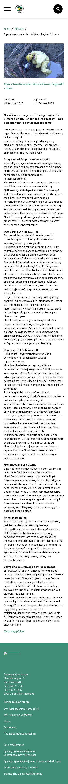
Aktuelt (19, 28)
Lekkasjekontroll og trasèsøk (21, 767)
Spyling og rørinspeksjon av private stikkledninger (32, 761)
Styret (7, 721)
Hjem (7, 28)
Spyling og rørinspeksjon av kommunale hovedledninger (20, 753)
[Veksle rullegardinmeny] (58, 8)
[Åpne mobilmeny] (7, 10)
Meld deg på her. (14, 631)
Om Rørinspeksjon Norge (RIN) (21, 708)
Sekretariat (10, 727)
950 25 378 (16, 686)
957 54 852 (16, 689)
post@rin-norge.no (23, 693)
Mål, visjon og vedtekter (18, 715)
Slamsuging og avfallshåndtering (23, 773)
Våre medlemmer (14, 744)
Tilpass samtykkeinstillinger (20, 733)
